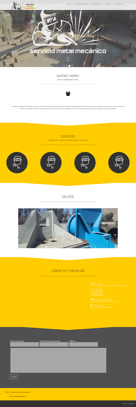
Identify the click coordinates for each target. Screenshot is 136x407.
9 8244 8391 (97, 291)
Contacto (119, 4)
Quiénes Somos (82, 4)
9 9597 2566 (97, 295)
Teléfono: (72, 341)
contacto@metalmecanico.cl (104, 301)
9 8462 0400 (97, 293)
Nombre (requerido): (17, 341)
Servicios (96, 4)
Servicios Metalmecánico (103, 307)
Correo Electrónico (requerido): (50, 341)
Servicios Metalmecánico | (17, 396)
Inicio (68, 4)
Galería (108, 4)
